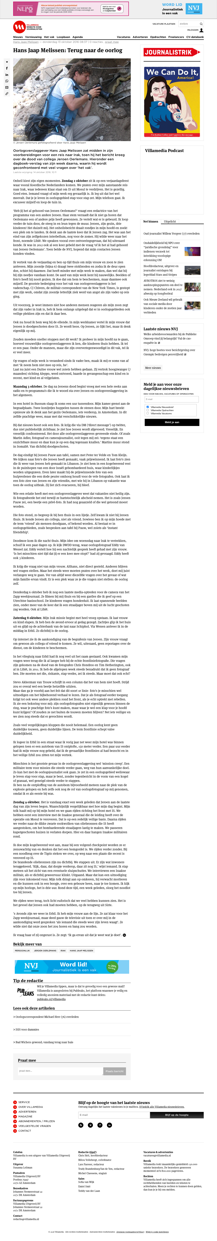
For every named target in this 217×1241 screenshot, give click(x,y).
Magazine (25, 1116)
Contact (24, 1130)
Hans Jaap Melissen (26, 41)
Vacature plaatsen (164, 24)
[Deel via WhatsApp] (7, 80)
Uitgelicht (170, 221)
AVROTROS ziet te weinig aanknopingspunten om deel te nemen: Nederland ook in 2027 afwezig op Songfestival (163, 287)
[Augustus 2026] (172, 52)
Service (24, 1102)
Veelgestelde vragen (34, 1126)
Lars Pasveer (85, 1164)
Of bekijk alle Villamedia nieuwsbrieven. (161, 1106)
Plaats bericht (115, 1071)
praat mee (112, 41)
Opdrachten (158, 37)
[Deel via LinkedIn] (7, 74)
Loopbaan (63, 37)
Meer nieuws (153, 368)
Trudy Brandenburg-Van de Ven (95, 1169)
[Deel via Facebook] (7, 68)
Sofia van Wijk (86, 1182)
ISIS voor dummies (27, 1029)
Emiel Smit (84, 1186)
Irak (63, 950)
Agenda (77, 37)
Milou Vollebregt (87, 1160)
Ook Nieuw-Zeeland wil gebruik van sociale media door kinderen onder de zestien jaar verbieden (163, 306)
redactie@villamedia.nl (26, 1219)
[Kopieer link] (7, 93)
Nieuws (18, 37)
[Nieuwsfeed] (80, 1125)
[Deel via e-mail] (7, 87)
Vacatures (123, 37)
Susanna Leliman (22, 1167)
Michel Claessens (87, 1173)
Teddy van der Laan (89, 1191)
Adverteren (140, 37)
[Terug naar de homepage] (27, 27)
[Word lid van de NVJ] (175, 9)
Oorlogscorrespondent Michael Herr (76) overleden (47, 1017)
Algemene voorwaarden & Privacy (130, 1232)
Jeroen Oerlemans (45, 950)
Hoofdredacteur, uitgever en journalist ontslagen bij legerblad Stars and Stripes (161, 270)
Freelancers (176, 37)
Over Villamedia (30, 1107)
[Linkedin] (109, 1125)
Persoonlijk (22, 950)
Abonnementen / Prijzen (36, 1121)
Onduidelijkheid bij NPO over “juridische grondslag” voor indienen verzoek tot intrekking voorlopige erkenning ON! (162, 251)
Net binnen (150, 221)
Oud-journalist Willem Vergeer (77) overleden (172, 233)
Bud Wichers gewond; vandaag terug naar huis (44, 1042)
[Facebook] (99, 1125)
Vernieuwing (33, 37)
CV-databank (195, 37)
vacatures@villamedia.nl (157, 1155)
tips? (93, 1152)
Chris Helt (83, 1155)
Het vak (49, 37)
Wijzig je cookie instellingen (157, 1232)
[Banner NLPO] (71, 9)
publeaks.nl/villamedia (51, 999)
